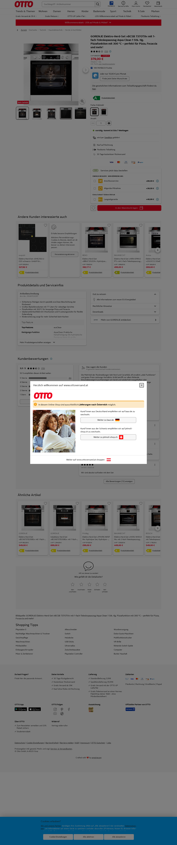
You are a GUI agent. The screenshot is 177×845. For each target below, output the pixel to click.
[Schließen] (142, 385)
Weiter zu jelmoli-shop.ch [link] (105, 437)
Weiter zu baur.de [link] (105, 420)
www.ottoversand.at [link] (86, 460)
